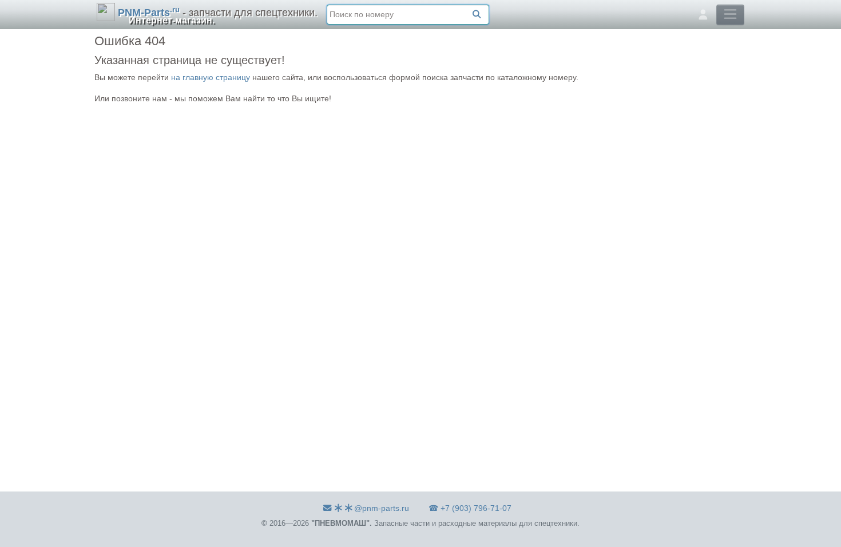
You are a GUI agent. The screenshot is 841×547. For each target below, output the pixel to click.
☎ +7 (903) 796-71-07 (470, 508)
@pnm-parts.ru (381, 508)
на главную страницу (210, 77)
